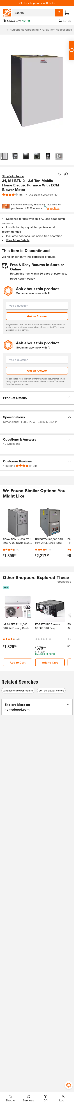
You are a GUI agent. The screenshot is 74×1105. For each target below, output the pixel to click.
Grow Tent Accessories (57, 29)
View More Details (17, 240)
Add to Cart (18, 662)
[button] (37, 398)
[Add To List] (60, 174)
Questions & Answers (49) (43, 194)
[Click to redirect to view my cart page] (67, 12)
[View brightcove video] (59, 156)
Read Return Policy (22, 278)
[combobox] (33, 12)
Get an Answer (37, 316)
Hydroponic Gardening (24, 29)
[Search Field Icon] (59, 12)
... (4, 30)
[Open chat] (71, 50)
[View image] (4, 156)
